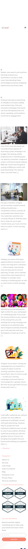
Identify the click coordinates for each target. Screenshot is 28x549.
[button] (25, 27)
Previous (5, 448)
